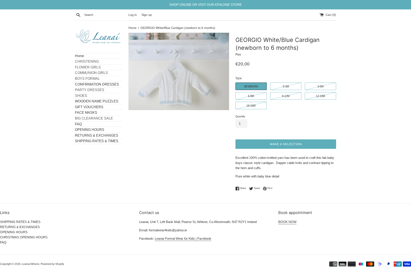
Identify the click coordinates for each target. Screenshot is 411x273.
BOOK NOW (287, 222)
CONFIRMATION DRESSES (97, 84)
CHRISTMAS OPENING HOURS (24, 237)
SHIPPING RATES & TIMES (96, 141)
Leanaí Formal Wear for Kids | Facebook (183, 238)
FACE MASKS (86, 112)
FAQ (78, 124)
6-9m (251, 96)
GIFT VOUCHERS (89, 107)
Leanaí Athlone (30, 264)
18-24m (251, 105)
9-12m (286, 96)
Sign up (146, 14)
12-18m (320, 96)
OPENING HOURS (89, 129)
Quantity (240, 116)
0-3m (286, 86)
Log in (132, 14)
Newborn (251, 86)
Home (79, 56)
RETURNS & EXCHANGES (96, 135)
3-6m (320, 86)
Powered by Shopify (52, 264)
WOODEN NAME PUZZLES (96, 101)
